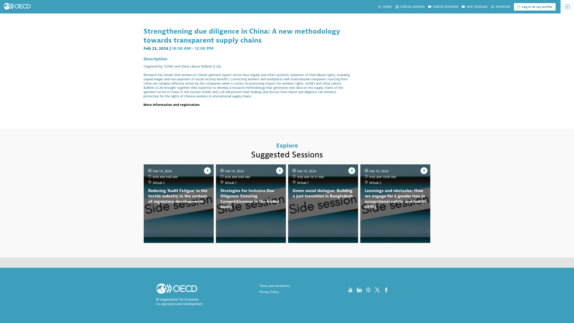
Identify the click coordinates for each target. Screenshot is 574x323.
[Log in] (567, 6)
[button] (535, 7)
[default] (474, 6)
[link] (385, 6)
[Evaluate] (207, 170)
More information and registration (172, 105)
